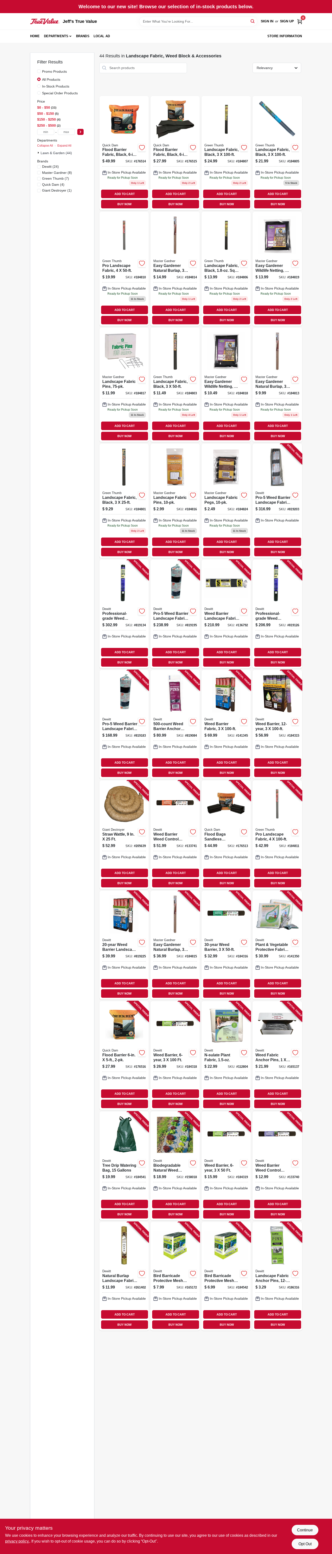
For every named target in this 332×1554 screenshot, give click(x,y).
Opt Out (305, 1544)
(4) (53, 184)
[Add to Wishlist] (142, 147)
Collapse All (45, 145)
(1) (57, 190)
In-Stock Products (55, 86)
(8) (57, 173)
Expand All (64, 145)
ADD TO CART (124, 194)
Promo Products (54, 71)
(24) (50, 166)
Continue (305, 1530)
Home (35, 36)
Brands (82, 36)
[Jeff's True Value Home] (44, 21)
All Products (51, 79)
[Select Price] (80, 132)
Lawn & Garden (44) (56, 153)
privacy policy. (17, 1541)
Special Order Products (60, 93)
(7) (55, 178)
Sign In (267, 21)
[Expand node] (39, 153)
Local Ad (102, 36)
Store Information (284, 36)
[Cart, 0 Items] (299, 21)
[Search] (252, 21)
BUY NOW (124, 204)
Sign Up (287, 21)
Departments (56, 36)
